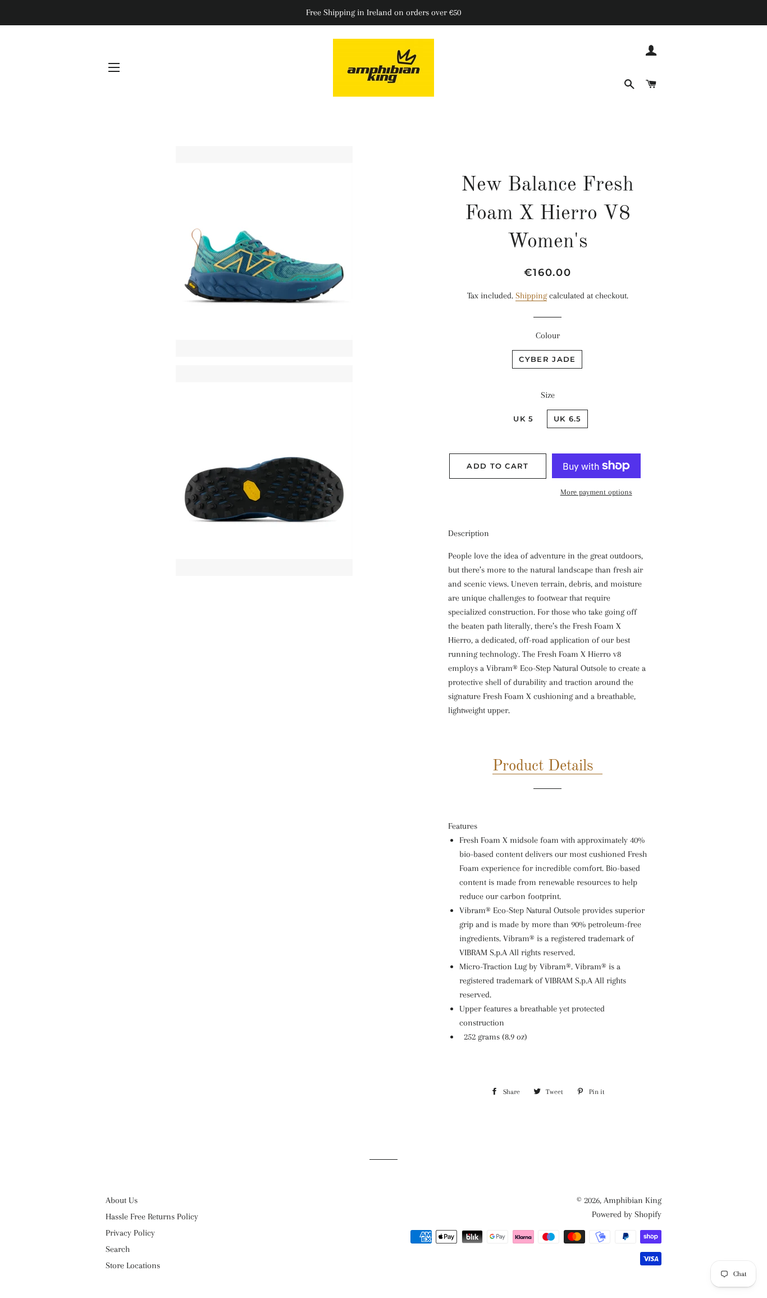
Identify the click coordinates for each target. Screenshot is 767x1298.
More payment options (596, 492)
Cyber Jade (547, 359)
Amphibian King (632, 1200)
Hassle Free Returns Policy (152, 1216)
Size (548, 395)
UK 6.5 (568, 418)
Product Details (542, 766)
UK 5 (523, 418)
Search (118, 1249)
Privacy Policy (130, 1233)
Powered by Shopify (626, 1214)
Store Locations (133, 1265)
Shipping (531, 296)
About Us (122, 1200)
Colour (548, 335)
